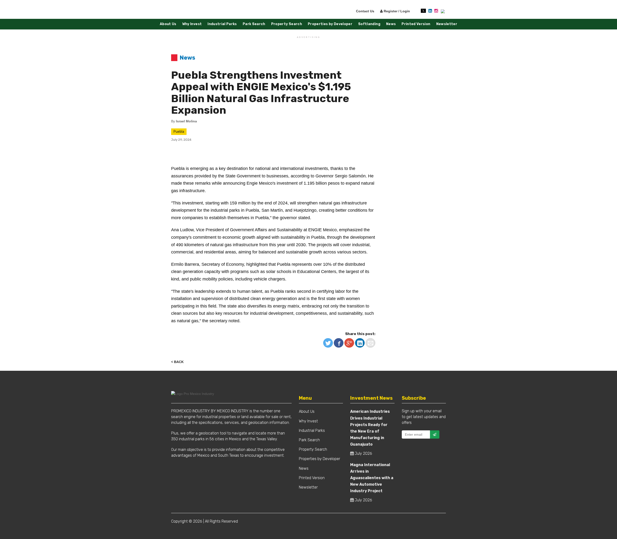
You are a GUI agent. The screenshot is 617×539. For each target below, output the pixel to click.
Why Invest (192, 24)
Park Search (254, 24)
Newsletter (446, 24)
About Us (168, 24)
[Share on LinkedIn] (360, 343)
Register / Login (396, 11)
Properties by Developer (330, 24)
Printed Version (416, 24)
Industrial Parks (222, 24)
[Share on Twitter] (328, 343)
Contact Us (365, 11)
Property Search (286, 24)
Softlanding (369, 24)
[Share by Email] (370, 343)
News (391, 24)
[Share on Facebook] (338, 343)
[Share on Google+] (349, 343)
